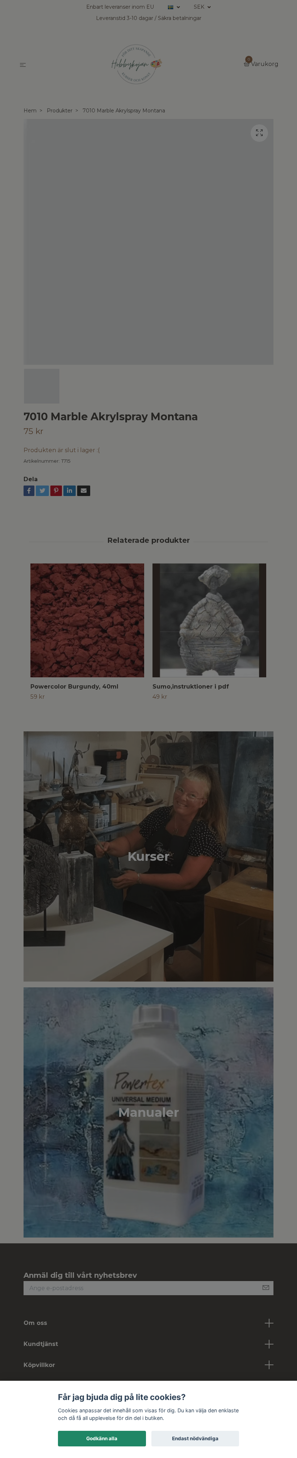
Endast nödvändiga (195, 1438)
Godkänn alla (101, 1438)
